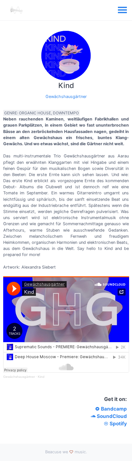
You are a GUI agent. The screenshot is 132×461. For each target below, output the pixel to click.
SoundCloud (111, 416)
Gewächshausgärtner (66, 96)
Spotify (117, 424)
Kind (41, 376)
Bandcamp (113, 409)
